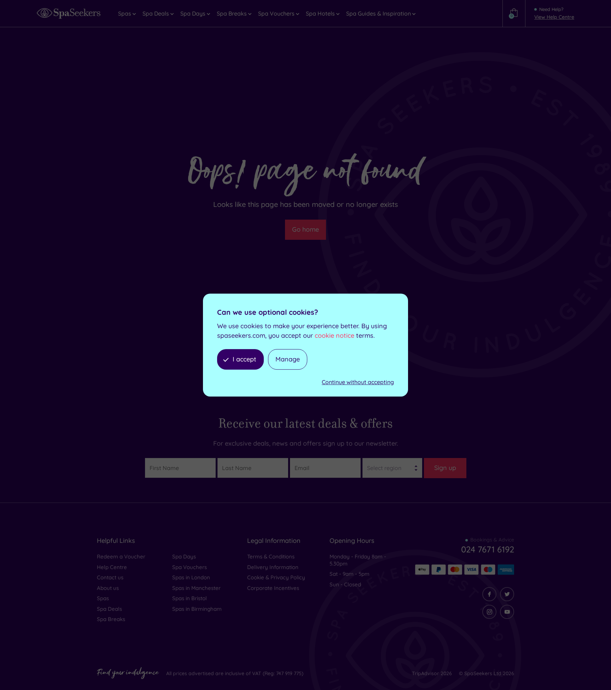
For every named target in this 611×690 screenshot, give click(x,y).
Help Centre (112, 567)
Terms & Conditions (271, 556)
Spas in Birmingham (197, 608)
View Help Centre (554, 17)
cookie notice (334, 335)
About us (108, 588)
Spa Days (184, 556)
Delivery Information (272, 567)
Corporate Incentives (273, 588)
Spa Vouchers (189, 567)
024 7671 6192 (487, 549)
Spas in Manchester (196, 588)
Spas (103, 598)
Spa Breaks (111, 619)
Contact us (110, 577)
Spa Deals (109, 608)
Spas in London (191, 577)
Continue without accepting (358, 382)
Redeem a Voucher (121, 556)
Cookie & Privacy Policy (276, 577)
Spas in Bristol (189, 598)
